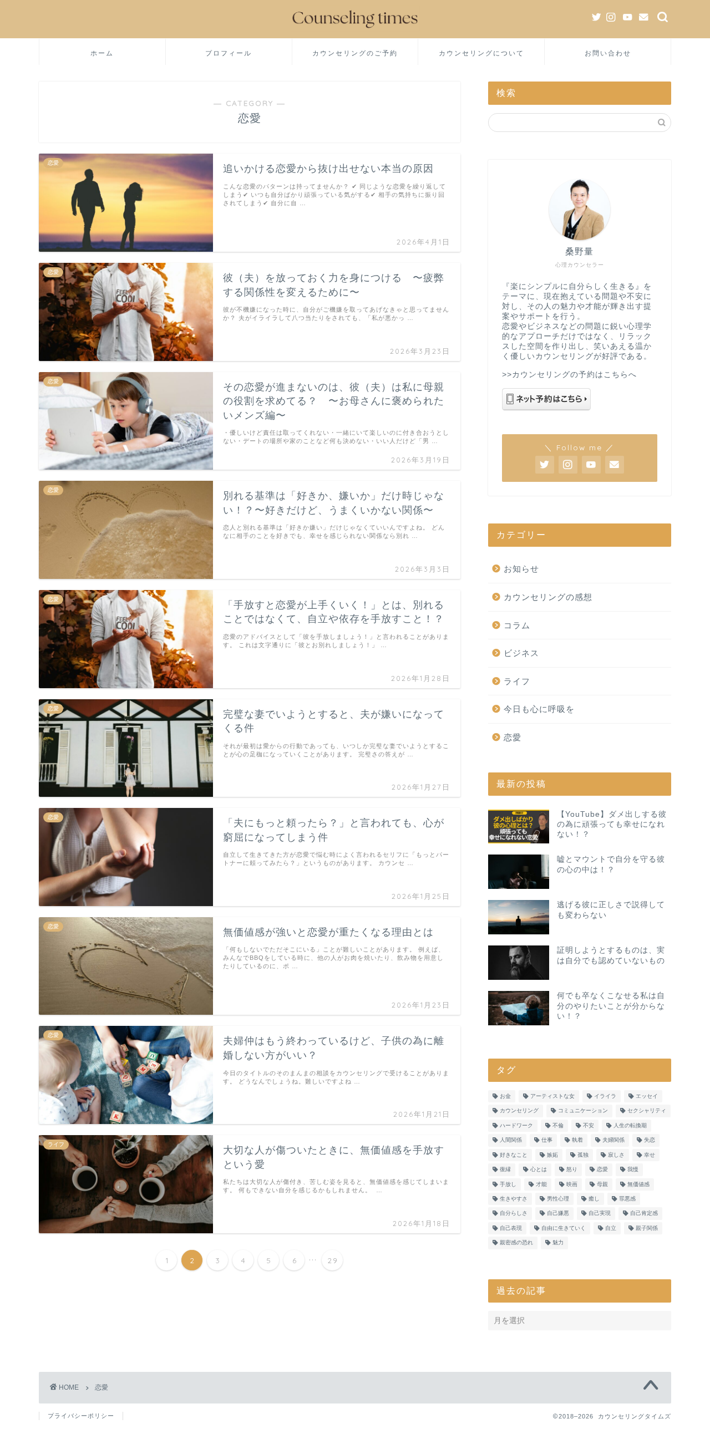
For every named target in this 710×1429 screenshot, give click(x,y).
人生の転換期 (630, 1125)
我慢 (632, 1170)
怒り (571, 1170)
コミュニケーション (583, 1111)
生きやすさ (514, 1199)
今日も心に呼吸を (539, 709)
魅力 (558, 1243)
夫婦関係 (613, 1140)
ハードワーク (516, 1125)
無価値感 (638, 1184)
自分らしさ (514, 1214)
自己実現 (600, 1214)
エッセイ (647, 1096)
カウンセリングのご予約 (355, 53)
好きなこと (514, 1155)
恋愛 (512, 737)
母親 (602, 1184)
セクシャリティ (646, 1111)
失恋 (649, 1140)
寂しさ (616, 1155)
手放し (508, 1184)
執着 (577, 1140)
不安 (588, 1125)
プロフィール (228, 53)
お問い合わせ (608, 53)
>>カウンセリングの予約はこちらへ (569, 374)
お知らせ (521, 568)
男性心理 (558, 1199)
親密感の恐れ (516, 1243)
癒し (594, 1199)
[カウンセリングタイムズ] (355, 30)
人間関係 (511, 1140)
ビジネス (521, 653)
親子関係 (647, 1228)
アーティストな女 (552, 1096)
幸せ (649, 1155)
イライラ (605, 1096)
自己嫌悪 (558, 1214)
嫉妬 (552, 1155)
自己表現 (511, 1228)
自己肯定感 (644, 1214)
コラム (517, 625)
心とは (538, 1170)
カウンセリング (519, 1111)
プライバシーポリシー (81, 1415)
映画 (571, 1184)
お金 (505, 1096)
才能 (541, 1184)
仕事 (546, 1140)
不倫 (558, 1125)
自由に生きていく (563, 1228)
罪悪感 (627, 1199)
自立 (610, 1228)
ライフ (517, 681)
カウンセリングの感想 (548, 597)
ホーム (102, 53)
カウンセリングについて (481, 53)
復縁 (505, 1170)
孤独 (583, 1155)
